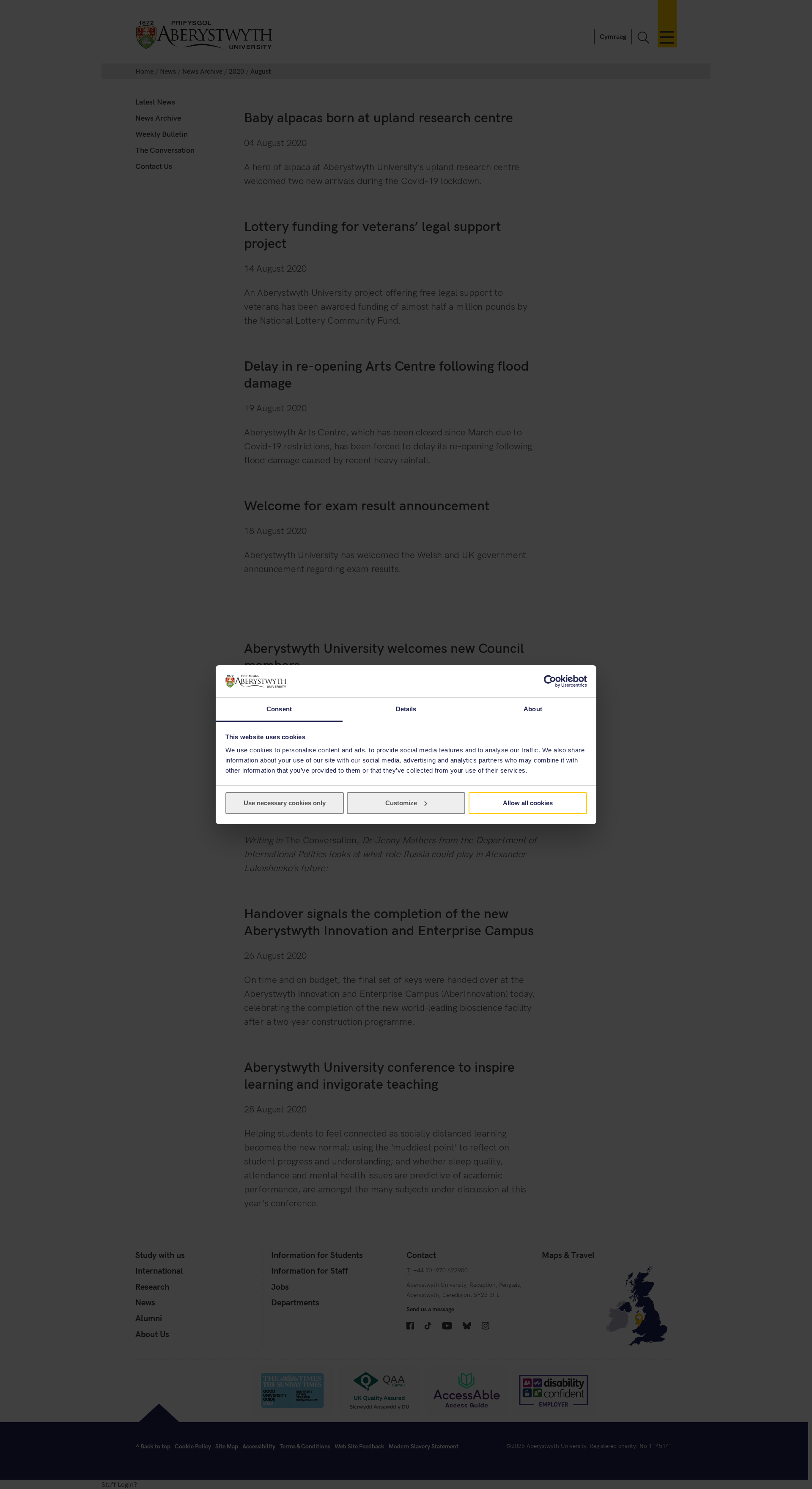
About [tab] (533, 709)
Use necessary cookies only (285, 802)
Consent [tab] (279, 709)
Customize (401, 802)
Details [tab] (406, 709)
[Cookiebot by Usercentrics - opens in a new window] (550, 681)
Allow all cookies (528, 802)
